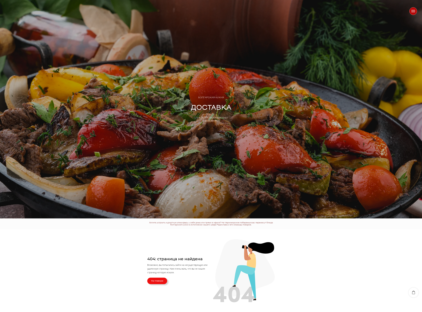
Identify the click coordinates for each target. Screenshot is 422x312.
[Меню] (413, 11)
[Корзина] (413, 292)
